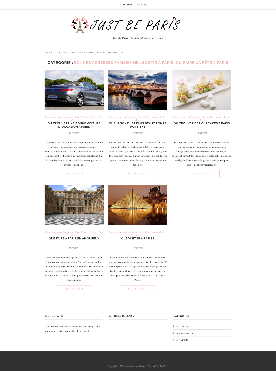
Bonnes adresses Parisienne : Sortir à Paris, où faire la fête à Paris (74, 119)
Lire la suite (74, 173)
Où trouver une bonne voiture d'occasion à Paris (74, 125)
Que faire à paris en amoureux (74, 238)
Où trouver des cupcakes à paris (202, 123)
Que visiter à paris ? (138, 238)
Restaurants (182, 339)
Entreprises (182, 325)
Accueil (48, 52)
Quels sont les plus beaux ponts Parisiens (138, 125)
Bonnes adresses (184, 332)
